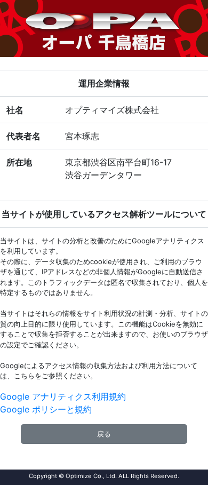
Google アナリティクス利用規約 (63, 396)
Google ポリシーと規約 (46, 409)
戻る (104, 434)
